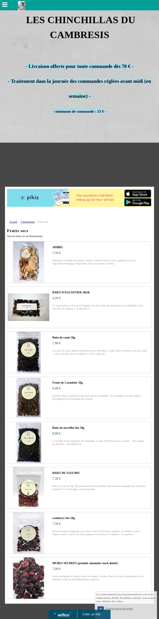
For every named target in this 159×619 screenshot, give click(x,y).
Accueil (13, 221)
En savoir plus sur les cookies (119, 608)
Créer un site (91, 614)
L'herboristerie (28, 221)
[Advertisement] (79, 156)
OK (100, 609)
